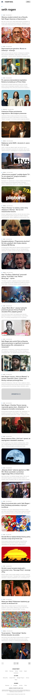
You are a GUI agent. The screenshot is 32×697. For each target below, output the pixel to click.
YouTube (20, 685)
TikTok (25, 685)
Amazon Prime (12, 677)
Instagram (15, 685)
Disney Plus (5, 677)
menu (28, 1)
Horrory (27, 677)
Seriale (20, 671)
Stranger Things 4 (20, 677)
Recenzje (11, 671)
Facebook (7, 685)
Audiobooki (16, 672)
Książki (25, 671)
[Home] (8, 2)
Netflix (6, 671)
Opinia (16, 671)
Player (16, 679)
